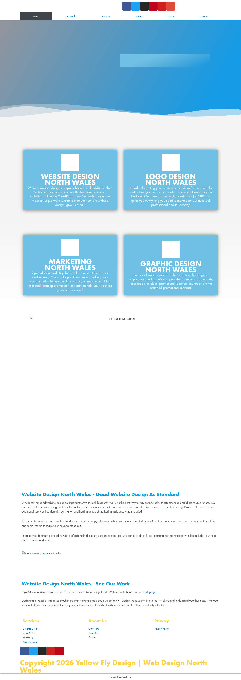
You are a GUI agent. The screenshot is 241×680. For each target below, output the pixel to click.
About (139, 16)
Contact (204, 16)
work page (149, 592)
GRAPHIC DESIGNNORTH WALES (170, 267)
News (171, 16)
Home (36, 16)
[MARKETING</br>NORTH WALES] (70, 247)
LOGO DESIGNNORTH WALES (170, 179)
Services (105, 16)
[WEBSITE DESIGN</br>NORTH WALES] (70, 162)
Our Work (70, 16)
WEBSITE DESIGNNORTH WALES (70, 179)
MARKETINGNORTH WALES (70, 264)
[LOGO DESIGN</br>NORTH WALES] (171, 162)
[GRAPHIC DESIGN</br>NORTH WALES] (171, 249)
